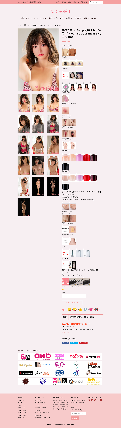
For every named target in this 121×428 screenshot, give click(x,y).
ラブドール (21, 400)
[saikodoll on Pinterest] (95, 400)
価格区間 (78, 18)
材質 (86, 18)
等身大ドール (21, 407)
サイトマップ (21, 417)
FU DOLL (75, 326)
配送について (39, 415)
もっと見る (65, 332)
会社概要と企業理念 (40, 407)
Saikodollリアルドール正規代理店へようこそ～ (31, 2)
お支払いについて (40, 402)
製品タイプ (53, 18)
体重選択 (69, 18)
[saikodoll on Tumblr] (98, 400)
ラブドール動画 (22, 415)
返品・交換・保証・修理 (42, 412)
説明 (65, 317)
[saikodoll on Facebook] (92, 400)
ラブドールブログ (22, 410)
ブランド (33, 18)
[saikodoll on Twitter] (89, 400)
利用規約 (37, 410)
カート (85, 2)
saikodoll (59, 424)
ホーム (19, 25)
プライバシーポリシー (41, 405)
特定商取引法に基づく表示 (82, 317)
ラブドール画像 (22, 412)
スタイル (43, 18)
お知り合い (94, 18)
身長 (61, 18)
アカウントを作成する (72, 2)
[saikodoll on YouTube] (101, 400)
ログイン (58, 2)
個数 (63, 292)
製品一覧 (24, 18)
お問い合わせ (39, 400)
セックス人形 (21, 405)
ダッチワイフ (21, 402)
